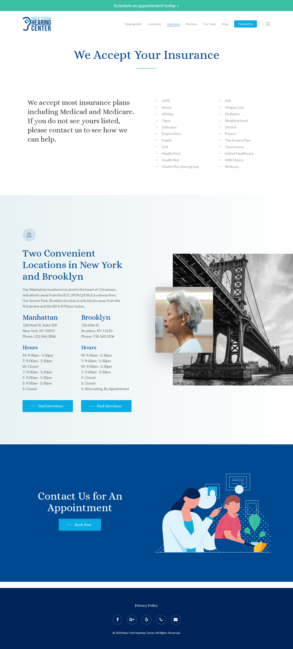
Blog (225, 24)
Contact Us (245, 24)
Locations (154, 24)
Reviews (191, 24)
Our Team (209, 24)
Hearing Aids (133, 24)
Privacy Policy (146, 606)
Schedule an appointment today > (146, 5)
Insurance (173, 24)
